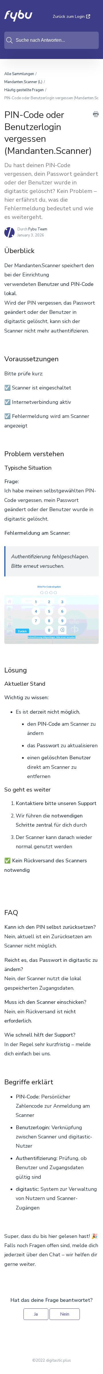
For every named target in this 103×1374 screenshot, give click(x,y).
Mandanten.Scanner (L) (23, 82)
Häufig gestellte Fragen (24, 90)
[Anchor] (39, 250)
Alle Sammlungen (19, 74)
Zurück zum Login (69, 16)
